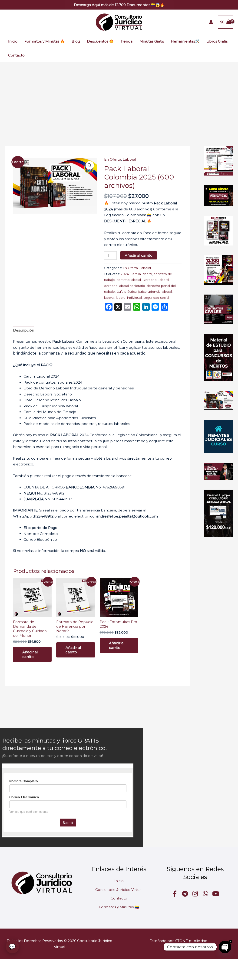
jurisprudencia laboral (155, 291)
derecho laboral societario (124, 286)
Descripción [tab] (23, 330)
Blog (76, 41)
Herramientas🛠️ (185, 41)
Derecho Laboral (155, 280)
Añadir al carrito (138, 255)
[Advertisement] (119, 97)
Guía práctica (126, 291)
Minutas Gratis (151, 41)
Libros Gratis (217, 41)
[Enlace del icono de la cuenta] (211, 22)
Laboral (129, 159)
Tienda (126, 41)
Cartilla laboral (141, 274)
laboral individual (129, 297)
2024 (125, 274)
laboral (109, 297)
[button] (119, 5)
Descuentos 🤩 (100, 41)
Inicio (12, 41)
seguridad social (156, 297)
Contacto (16, 55)
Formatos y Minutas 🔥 (44, 41)
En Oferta (112, 159)
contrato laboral (128, 280)
